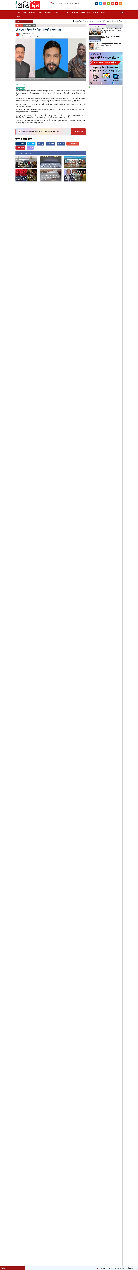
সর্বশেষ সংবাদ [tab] (97, 26)
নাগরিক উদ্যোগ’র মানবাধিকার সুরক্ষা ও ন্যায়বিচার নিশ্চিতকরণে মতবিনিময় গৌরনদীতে (82, 21)
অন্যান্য (95, 12)
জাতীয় (24, 12)
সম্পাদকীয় (75, 12)
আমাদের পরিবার (85, 12)
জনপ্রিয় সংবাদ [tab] (114, 26)
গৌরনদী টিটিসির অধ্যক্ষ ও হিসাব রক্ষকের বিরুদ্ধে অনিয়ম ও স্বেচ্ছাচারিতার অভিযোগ (74, 163)
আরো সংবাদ (65, 12)
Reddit (61, 144)
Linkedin (51, 144)
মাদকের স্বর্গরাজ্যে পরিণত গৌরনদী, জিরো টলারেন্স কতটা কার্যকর (25, 177)
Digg (41, 144)
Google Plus (74, 144)
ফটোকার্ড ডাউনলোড (21, 85)
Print (31, 148)
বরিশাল (28, 26)
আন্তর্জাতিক (32, 12)
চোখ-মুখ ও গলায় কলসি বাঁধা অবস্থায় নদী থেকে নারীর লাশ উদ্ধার (50, 177)
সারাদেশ (47, 12)
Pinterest (21, 148)
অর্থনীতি (56, 12)
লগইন (18, 17)
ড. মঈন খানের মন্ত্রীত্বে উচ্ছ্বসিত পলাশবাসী (72, 178)
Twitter (31, 144)
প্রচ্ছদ (18, 12)
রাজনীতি (40, 12)
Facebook (21, 144)
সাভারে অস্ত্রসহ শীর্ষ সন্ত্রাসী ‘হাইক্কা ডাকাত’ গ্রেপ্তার (121, 21)
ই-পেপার (103, 12)
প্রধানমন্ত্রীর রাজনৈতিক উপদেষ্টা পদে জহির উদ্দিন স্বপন (111, 45)
